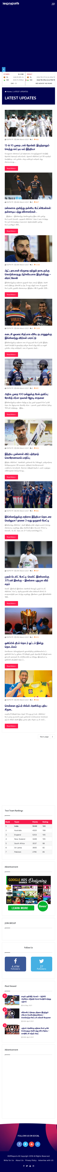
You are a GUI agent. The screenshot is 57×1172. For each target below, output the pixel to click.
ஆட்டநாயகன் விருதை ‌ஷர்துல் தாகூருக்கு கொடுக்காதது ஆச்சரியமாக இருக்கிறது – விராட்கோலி (28, 274)
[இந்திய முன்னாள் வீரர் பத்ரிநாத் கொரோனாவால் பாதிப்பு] (28, 432)
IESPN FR (9, 139)
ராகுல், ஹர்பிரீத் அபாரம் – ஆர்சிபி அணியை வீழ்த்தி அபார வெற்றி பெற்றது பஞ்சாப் (36, 999)
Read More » (11, 168)
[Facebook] (19, 1144)
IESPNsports (13, 1156)
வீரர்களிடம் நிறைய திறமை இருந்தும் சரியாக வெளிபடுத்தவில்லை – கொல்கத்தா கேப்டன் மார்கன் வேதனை (36, 1015)
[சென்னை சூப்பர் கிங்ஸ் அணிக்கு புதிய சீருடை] (28, 683)
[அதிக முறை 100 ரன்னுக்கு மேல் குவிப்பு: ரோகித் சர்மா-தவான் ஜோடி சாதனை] (28, 372)
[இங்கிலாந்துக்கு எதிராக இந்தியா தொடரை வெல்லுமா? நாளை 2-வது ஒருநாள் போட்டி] (28, 494)
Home (9, 91)
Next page (44, 737)
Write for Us (9, 1160)
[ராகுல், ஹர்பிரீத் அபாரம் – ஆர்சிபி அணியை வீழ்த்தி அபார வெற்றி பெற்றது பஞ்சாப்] (12, 1000)
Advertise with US (45, 1160)
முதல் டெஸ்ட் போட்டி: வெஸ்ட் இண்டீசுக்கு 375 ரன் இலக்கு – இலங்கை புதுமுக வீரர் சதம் (27, 580)
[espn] (11, 3)
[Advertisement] (28, 772)
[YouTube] (31, 1144)
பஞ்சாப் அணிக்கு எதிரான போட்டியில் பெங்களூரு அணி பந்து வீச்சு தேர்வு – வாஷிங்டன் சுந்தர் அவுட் (35, 1031)
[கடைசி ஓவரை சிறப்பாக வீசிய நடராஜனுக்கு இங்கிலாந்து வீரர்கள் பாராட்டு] (28, 312)
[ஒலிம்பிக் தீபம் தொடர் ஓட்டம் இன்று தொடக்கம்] (28, 621)
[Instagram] (37, 1144)
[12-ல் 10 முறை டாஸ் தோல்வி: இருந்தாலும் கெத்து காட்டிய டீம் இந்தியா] (28, 123)
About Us (19, 1160)
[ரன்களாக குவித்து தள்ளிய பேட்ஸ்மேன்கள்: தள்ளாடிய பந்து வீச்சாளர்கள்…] (28, 186)
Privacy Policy (30, 1160)
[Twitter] (25, 1144)
